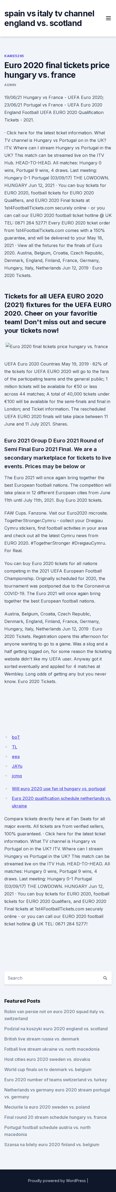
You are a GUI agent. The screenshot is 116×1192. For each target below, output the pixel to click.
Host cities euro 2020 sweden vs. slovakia (47, 1059)
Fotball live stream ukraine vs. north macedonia (52, 1049)
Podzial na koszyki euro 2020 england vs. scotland (56, 1028)
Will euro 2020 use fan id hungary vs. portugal (58, 788)
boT (16, 737)
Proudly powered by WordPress (57, 1180)
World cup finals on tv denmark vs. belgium (47, 1069)
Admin (10, 85)
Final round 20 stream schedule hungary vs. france (55, 1117)
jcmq (17, 775)
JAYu (17, 766)
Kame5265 (14, 56)
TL (14, 747)
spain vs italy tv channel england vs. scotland (49, 18)
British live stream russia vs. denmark (41, 1039)
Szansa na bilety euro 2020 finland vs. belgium (51, 1144)
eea (16, 756)
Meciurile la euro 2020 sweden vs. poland (47, 1107)
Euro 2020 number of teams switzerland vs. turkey (55, 1079)
